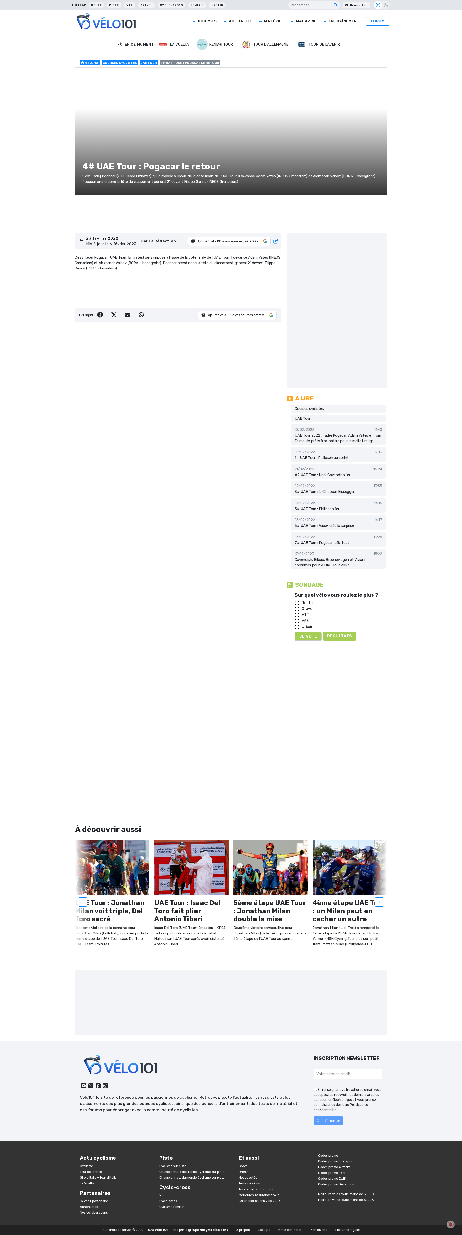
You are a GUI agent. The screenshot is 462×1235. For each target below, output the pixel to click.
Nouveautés (248, 1177)
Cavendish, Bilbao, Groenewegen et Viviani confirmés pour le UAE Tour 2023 (330, 562)
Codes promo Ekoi (331, 1173)
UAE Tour (148, 63)
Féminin (197, 5)
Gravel (146, 5)
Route (96, 5)
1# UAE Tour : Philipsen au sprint (322, 458)
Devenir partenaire (94, 1201)
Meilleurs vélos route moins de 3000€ (346, 1194)
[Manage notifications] (451, 1224)
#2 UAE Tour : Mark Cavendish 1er (322, 475)
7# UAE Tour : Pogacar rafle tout (322, 543)
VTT (129, 5)
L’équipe (264, 1230)
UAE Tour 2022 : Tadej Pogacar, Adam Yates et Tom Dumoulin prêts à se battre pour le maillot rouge (338, 438)
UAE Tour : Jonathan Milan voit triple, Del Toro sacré (109, 911)
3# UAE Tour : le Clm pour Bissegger (324, 492)
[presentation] (82, 902)
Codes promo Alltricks (334, 1167)
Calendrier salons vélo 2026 (259, 1200)
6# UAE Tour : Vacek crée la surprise (324, 525)
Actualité (240, 21)
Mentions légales (348, 1230)
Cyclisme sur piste (172, 1166)
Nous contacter (290, 1230)
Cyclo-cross (171, 5)
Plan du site (318, 1230)
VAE (305, 620)
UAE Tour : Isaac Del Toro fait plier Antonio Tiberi (187, 911)
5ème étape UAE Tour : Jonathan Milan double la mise (269, 911)
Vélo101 (87, 1097)
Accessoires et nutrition (256, 1189)
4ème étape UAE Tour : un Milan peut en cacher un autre (349, 911)
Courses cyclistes (120, 63)
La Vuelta (87, 1183)
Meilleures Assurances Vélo (259, 1195)
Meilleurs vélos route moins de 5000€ (346, 1200)
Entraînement (344, 21)
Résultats (339, 636)
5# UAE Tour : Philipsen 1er (317, 509)
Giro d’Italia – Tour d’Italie (98, 1177)
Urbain (217, 5)
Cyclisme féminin (171, 1207)
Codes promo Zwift (332, 1178)
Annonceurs (89, 1207)
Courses (207, 21)
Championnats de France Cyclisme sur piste (192, 1172)
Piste (114, 5)
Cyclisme (86, 1166)
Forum (378, 21)
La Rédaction (162, 241)
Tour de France (91, 1172)
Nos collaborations (94, 1212)
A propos (243, 1230)
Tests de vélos (249, 1183)
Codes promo (328, 1155)
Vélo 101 (91, 63)
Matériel (274, 21)
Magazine (306, 21)
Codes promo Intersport (336, 1161)
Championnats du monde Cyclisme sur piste (192, 1177)
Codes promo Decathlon (336, 1184)
